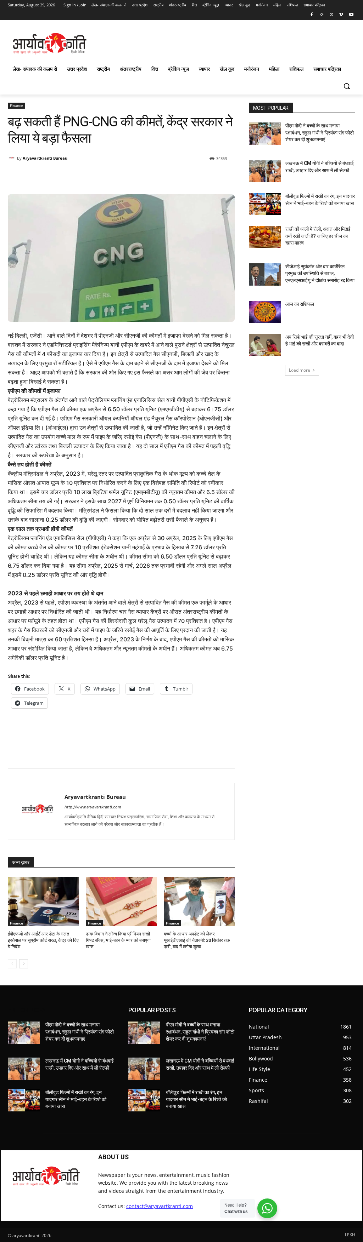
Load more (299, 370)
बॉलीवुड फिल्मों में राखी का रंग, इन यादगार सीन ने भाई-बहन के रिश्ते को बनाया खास (75, 1099)
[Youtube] (351, 15)
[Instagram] (322, 15)
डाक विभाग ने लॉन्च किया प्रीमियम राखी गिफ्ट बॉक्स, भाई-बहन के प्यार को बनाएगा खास (118, 940)
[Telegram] (158, 177)
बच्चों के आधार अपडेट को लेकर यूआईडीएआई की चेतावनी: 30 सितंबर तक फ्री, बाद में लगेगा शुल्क (197, 940)
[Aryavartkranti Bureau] (12, 158)
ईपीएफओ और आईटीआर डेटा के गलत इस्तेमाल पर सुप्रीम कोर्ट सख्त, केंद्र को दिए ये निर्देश (43, 940)
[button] (346, 86)
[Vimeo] (341, 15)
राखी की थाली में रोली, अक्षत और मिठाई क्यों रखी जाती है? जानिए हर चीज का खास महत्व (318, 236)
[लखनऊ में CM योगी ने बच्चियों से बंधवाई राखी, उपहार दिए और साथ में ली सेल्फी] (265, 171)
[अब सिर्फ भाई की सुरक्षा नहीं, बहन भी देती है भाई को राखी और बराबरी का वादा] (265, 345)
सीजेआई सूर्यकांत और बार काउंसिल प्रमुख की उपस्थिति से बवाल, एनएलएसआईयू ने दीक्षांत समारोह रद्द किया (319, 273)
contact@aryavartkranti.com (159, 1206)
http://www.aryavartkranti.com (93, 807)
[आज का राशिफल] (265, 312)
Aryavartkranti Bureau (45, 158)
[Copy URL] (175, 177)
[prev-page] (12, 963)
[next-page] (23, 963)
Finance (16, 105)
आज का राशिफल (299, 304)
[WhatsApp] (109, 177)
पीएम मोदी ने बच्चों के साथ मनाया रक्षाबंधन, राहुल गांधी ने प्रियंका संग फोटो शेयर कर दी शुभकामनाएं (319, 132)
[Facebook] (312, 15)
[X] (332, 15)
